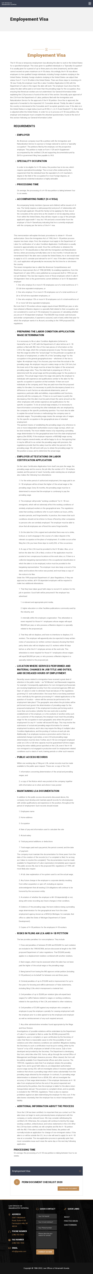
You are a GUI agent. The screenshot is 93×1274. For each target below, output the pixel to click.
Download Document (68, 1188)
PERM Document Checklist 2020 (42, 1182)
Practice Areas (71, 1221)
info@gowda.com (19, 1251)
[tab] (46, 1171)
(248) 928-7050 (18, 1243)
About (67, 1217)
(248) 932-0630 (18, 1235)
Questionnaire (70, 1225)
